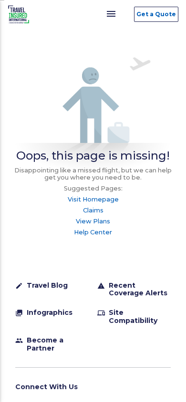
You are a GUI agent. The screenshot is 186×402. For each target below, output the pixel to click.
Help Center (93, 232)
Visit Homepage (93, 199)
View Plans (93, 221)
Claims (93, 210)
